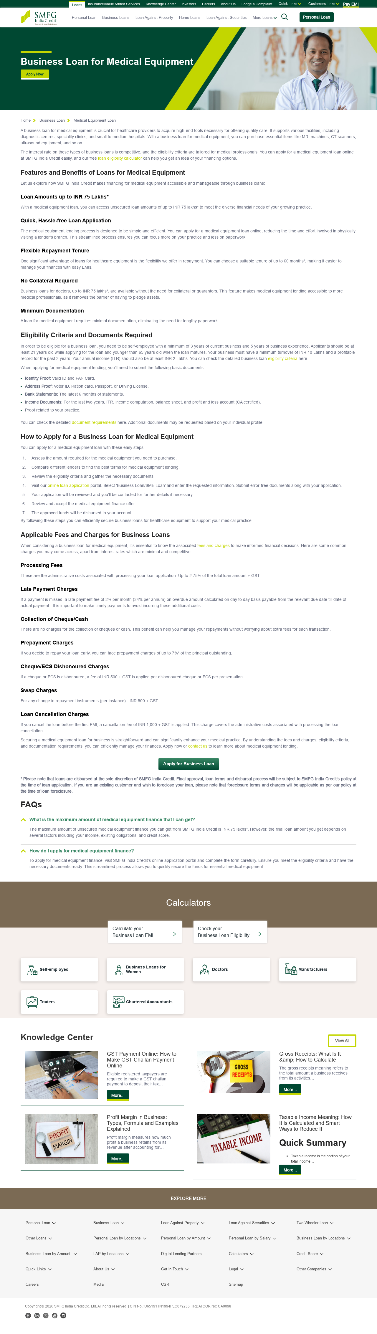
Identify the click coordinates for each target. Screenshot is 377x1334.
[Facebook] (28, 1315)
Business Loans (116, 17)
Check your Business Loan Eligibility (225, 932)
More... (118, 1095)
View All (342, 1040)
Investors (189, 4)
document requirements (94, 422)
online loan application (68, 485)
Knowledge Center (161, 4)
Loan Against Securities (226, 17)
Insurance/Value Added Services (114, 4)
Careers (208, 4)
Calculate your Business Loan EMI (134, 932)
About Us (228, 4)
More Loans (263, 17)
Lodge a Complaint (257, 4)
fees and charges (213, 545)
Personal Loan (84, 17)
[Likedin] (37, 1315)
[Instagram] (63, 1315)
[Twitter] (46, 1315)
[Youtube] (54, 1315)
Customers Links (321, 3)
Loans (77, 5)
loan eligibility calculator (120, 158)
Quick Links (288, 3)
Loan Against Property (154, 17)
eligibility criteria (282, 358)
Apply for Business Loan (188, 763)
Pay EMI (351, 4)
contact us (197, 746)
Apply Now (35, 74)
